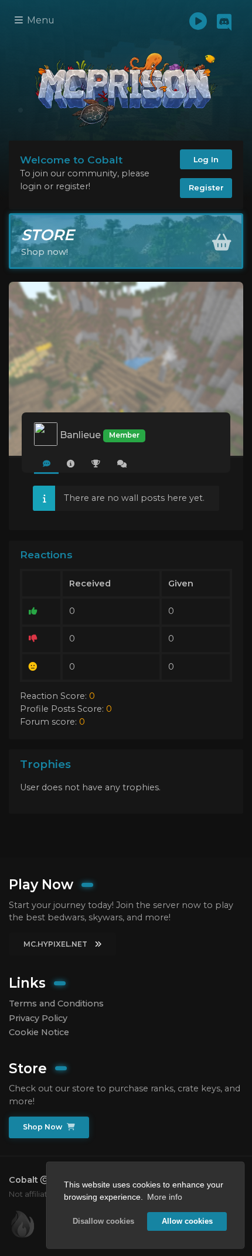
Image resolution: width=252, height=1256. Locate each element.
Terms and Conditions (56, 1003)
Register (206, 187)
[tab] (46, 464)
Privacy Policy (38, 1018)
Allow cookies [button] (187, 1221)
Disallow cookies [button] (103, 1221)
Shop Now (43, 1126)
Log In (206, 159)
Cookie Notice (39, 1032)
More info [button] (164, 1197)
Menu (40, 20)
